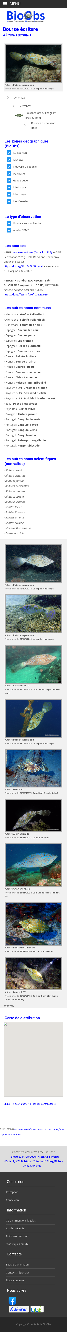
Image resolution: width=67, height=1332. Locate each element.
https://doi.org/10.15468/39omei (23, 266)
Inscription (12, 1192)
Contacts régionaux (17, 1272)
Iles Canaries (20, 201)
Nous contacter (15, 1280)
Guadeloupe (20, 180)
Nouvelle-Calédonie (25, 166)
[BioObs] (22, 15)
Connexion (12, 1200)
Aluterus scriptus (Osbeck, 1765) (32, 252)
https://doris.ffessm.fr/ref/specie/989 (26, 294)
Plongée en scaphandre (27, 223)
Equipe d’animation (17, 1264)
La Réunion (20, 152)
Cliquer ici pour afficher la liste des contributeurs (30, 1103)
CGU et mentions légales (21, 1220)
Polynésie (19, 173)
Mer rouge (19, 194)
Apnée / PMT (21, 230)
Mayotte (18, 159)
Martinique (19, 187)
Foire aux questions (18, 1236)
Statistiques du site (17, 1244)
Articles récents (15, 1228)
